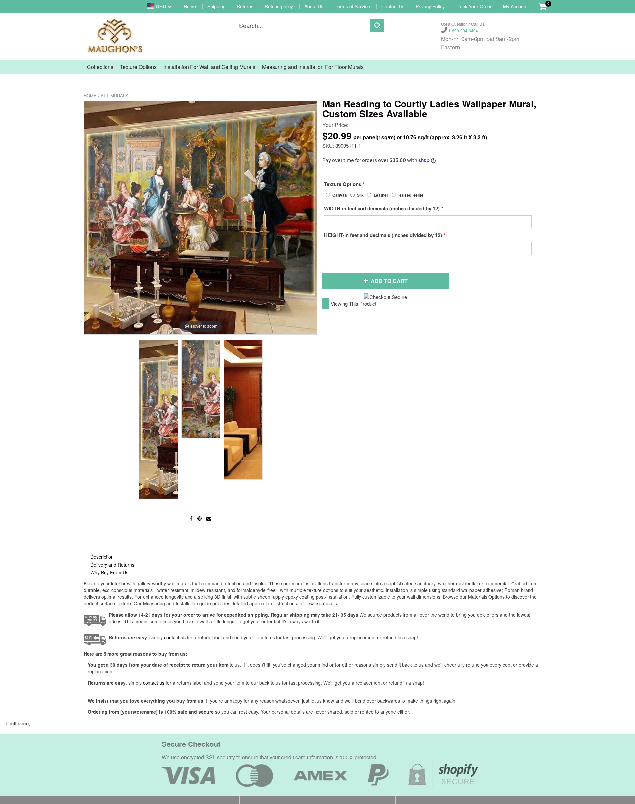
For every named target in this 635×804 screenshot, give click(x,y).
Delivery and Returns (112, 564)
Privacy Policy (430, 6)
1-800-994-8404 (462, 30)
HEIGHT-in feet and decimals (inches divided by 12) (383, 235)
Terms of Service (352, 6)
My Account (515, 6)
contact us (153, 682)
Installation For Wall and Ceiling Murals (209, 67)
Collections (100, 67)
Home (190, 6)
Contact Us (392, 6)
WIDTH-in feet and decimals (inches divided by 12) (382, 208)
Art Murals (114, 95)
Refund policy (279, 6)
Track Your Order (474, 6)
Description (102, 556)
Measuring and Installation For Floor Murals (313, 67)
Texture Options (138, 67)
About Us (313, 6)
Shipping (216, 6)
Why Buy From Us (109, 572)
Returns (245, 6)
